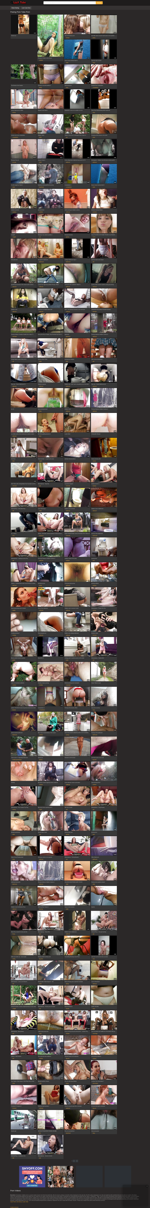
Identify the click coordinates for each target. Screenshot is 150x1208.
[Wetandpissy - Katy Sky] (50, 473)
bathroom (41, 261)
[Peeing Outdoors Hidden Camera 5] (104, 323)
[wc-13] (24, 398)
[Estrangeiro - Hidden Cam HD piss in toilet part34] (104, 149)
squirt (40, 461)
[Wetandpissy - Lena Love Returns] (24, 970)
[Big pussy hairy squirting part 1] (50, 796)
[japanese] (77, 323)
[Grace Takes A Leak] (104, 672)
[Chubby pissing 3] (24, 622)
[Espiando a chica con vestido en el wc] (77, 99)
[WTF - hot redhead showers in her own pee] (77, 298)
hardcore (41, 535)
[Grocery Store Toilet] (50, 348)
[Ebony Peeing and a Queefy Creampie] (77, 970)
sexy (94, 112)
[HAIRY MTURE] (104, 995)
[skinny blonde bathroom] (24, 722)
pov (67, 137)
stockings (95, 1033)
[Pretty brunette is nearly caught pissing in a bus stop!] (24, 995)
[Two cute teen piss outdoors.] (50, 1045)
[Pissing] (24, 771)
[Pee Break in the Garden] (24, 71)
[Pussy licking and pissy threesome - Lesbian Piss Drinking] (77, 1020)
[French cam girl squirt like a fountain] (77, 1095)
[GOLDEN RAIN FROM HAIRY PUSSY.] (77, 871)
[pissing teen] (104, 547)
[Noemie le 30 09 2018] (77, 746)
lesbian (67, 37)
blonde (14, 710)
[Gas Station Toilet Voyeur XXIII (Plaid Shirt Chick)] (24, 1070)
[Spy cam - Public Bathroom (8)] (104, 373)
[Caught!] (24, 224)
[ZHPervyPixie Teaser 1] (50, 896)
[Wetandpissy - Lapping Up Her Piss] (24, 547)
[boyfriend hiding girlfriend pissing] (50, 174)
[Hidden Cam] (24, 298)
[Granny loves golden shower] (104, 871)
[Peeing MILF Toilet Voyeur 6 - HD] (50, 970)
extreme (95, 212)
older (13, 834)
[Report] (12, 33)
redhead (68, 311)
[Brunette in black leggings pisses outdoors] (50, 771)
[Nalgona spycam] (50, 373)
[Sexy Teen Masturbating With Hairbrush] (104, 99)
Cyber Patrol (13, 1201)
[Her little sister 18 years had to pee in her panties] (104, 24)
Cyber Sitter (25, 1201)
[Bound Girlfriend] (77, 995)
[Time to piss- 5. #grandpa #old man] (24, 746)
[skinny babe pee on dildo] (24, 99)
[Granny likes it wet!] (50, 821)
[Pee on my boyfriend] (77, 1120)
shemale (14, 336)
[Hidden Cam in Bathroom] (104, 497)
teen (67, 361)
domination (95, 1083)
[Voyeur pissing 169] (104, 448)
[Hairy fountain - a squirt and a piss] (50, 448)
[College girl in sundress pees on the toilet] (77, 647)
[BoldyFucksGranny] (24, 821)
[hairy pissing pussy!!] (50, 398)
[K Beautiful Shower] (104, 423)
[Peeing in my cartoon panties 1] (50, 224)
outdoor (41, 60)
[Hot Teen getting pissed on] (50, 423)
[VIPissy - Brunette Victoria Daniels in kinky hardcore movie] (50, 522)
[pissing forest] (50, 199)
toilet (67, 62)
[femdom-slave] (104, 622)
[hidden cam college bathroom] (77, 622)
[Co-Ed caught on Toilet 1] (24, 174)
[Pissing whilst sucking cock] (50, 946)
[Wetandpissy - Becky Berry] (24, 1020)
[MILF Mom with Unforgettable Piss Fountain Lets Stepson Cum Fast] (24, 470)
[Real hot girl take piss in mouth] (24, 597)
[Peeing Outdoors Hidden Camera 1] (50, 871)
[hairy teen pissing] (104, 697)
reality (13, 610)
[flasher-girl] (24, 1120)
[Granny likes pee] (77, 821)
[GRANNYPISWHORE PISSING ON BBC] (50, 1120)
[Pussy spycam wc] (50, 622)
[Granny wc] (50, 746)
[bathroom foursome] (24, 871)
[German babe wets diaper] (104, 249)
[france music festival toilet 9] (104, 174)
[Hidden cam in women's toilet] (77, 597)
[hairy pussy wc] (77, 74)
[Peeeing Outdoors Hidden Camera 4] (50, 547)
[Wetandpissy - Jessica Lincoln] (50, 1145)
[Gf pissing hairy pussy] (77, 572)
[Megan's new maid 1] (50, 99)
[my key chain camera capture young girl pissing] (104, 273)
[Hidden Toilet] (50, 124)
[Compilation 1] (77, 174)
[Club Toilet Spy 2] (50, 497)
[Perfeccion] (24, 24)
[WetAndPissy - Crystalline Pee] (24, 1145)
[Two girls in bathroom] (50, 249)
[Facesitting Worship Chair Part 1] (77, 946)
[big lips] (104, 896)
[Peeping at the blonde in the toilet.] (104, 124)
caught (14, 237)
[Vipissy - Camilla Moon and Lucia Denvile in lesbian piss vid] (24, 572)
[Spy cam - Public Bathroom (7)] (24, 373)
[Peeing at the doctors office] (77, 697)
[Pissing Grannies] (77, 224)
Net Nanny (19, 1201)
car (40, 237)
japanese (68, 336)
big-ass (68, 1058)
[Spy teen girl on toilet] (104, 49)
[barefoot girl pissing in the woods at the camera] (24, 273)
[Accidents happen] (77, 473)
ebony (67, 983)
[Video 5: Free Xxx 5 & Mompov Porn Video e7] (77, 124)
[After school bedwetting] (104, 348)
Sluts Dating (15, 8)
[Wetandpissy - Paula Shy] (50, 921)
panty (94, 37)
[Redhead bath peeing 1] (50, 1095)
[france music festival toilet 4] (77, 49)
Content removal (14, 1207)
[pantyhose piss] (50, 572)
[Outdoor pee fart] (24, 199)
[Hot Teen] (24, 448)
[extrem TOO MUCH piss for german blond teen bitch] (24, 697)
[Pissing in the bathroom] (104, 722)
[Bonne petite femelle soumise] (24, 647)
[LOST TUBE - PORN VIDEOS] (18, 3)
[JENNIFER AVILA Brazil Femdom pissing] (104, 298)
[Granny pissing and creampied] (77, 672)
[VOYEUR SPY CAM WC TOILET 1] (77, 273)
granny (67, 237)
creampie (68, 685)
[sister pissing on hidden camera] (77, 199)
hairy (67, 87)
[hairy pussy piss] (104, 1120)
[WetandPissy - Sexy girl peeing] (104, 921)
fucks (94, 237)
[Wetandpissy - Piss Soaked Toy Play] (24, 796)
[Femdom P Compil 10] (24, 1095)
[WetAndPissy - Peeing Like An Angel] (50, 995)
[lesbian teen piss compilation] (24, 124)
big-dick (95, 759)
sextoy (94, 610)
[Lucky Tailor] (77, 423)
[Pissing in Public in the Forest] (50, 38)
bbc (40, 1133)
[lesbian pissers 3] (104, 473)
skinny (14, 112)
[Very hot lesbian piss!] (77, 24)
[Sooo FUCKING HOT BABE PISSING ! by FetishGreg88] (104, 224)
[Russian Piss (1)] (24, 149)
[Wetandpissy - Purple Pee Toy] (104, 597)
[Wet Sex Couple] (77, 796)
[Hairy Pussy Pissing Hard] (24, 846)
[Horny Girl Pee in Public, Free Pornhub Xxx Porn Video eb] (50, 323)
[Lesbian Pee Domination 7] (104, 1070)
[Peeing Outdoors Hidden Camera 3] (104, 398)
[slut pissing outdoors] (104, 1045)
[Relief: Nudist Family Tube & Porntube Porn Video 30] (77, 522)
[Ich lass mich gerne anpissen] (104, 1095)
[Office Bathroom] (104, 846)
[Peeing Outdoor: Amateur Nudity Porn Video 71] (24, 323)
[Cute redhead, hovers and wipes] (77, 771)
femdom (95, 311)
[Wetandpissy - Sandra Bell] (104, 647)
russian (14, 162)
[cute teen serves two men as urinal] (104, 946)
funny (13, 934)
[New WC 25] (50, 647)
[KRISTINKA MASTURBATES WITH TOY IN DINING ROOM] (77, 722)
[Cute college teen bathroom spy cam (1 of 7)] (77, 149)
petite (13, 660)
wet (93, 261)
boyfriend (41, 187)
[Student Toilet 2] (50, 149)
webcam (68, 162)
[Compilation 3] (50, 697)
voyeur (94, 461)
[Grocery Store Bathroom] (104, 522)
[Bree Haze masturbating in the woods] (50, 722)
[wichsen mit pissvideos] (77, 448)
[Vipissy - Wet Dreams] (24, 1045)
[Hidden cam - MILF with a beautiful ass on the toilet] (77, 373)
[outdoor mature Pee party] (77, 547)
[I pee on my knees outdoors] (24, 672)
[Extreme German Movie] (104, 199)
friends (67, 1008)
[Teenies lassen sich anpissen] (77, 1045)
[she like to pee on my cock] (104, 746)
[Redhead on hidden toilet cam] (50, 298)
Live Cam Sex (26, 8)
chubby (14, 635)
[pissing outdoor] (104, 572)
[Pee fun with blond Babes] (77, 1070)
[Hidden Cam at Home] (77, 497)
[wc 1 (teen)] (24, 522)
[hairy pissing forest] (104, 771)
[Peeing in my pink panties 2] (50, 74)
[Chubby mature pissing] (50, 672)
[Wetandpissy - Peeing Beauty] (77, 846)
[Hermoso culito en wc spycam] (50, 846)
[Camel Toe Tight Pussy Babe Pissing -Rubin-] (50, 273)
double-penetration (17, 759)
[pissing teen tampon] (77, 348)
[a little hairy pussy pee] (50, 1020)
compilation (95, 87)
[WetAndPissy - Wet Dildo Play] (24, 497)
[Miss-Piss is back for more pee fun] (24, 921)
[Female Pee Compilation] (104, 74)
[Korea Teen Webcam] (50, 597)
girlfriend (68, 585)
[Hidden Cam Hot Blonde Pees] (24, 896)
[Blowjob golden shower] (50, 1070)
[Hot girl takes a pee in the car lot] (24, 348)
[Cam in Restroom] (104, 970)
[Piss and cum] (24, 249)
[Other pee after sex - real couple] (24, 946)
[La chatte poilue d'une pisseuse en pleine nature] (24, 423)
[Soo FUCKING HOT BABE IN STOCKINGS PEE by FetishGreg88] (104, 1020)
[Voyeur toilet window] (77, 896)
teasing (41, 909)
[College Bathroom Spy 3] (77, 249)
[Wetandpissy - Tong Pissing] (104, 796)
